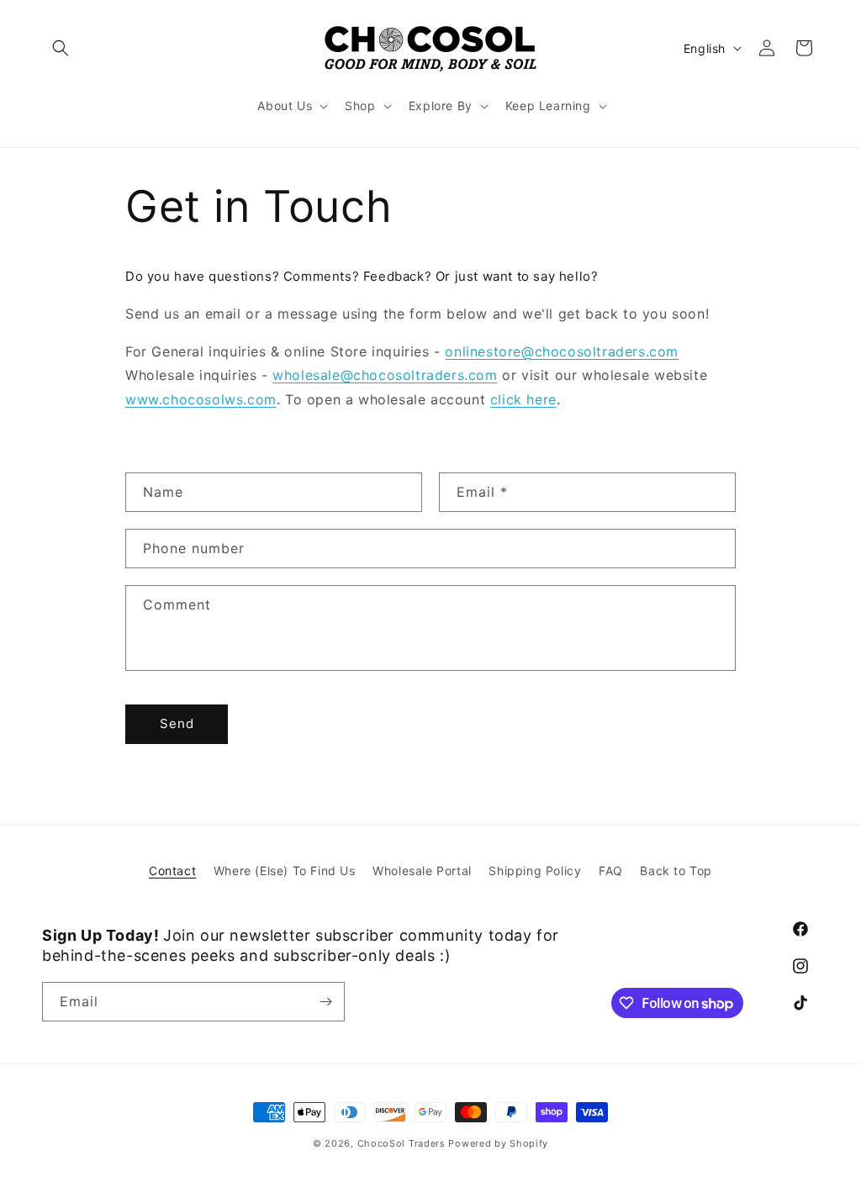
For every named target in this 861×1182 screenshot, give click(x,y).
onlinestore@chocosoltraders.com (562, 351)
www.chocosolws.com (201, 399)
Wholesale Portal (422, 870)
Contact (172, 870)
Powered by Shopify (498, 1143)
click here (523, 399)
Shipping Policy (535, 870)
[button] (60, 47)
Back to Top (676, 870)
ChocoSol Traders (401, 1143)
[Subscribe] (325, 1001)
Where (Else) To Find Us (285, 870)
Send (177, 723)
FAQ (611, 870)
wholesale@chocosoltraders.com (384, 375)
